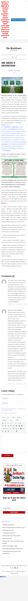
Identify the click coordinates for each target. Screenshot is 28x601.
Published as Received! (8, 485)
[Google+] (13, 529)
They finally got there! (8, 491)
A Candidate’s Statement (9, 493)
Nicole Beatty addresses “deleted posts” (13, 509)
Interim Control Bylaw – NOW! (10, 506)
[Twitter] (17, 529)
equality (7, 87)
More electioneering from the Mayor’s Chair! (14, 488)
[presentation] (3, 378)
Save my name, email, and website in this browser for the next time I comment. (13, 370)
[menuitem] (3, 378)
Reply (25, 344)
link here (4, 164)
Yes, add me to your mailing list (9, 373)
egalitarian (15, 87)
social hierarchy (13, 90)
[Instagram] (15, 529)
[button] (3, 384)
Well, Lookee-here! (7, 499)
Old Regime (7, 111)
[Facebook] (11, 529)
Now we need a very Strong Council (11, 496)
